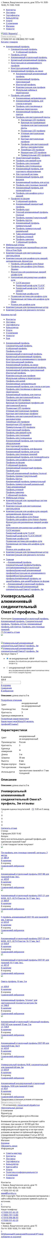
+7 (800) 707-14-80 (9, 1215)
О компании (12, 23)
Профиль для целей (20, 581)
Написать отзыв (9, 828)
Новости (10, 28)
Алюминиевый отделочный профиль (30, 618)
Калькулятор (12, 18)
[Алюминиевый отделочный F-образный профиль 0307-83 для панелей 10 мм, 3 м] (25, 1017)
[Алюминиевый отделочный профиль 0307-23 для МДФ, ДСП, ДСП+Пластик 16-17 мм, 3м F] (25, 934)
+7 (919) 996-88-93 (9, 1217)
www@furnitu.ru (8, 1193)
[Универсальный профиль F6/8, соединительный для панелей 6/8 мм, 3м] (25, 1060)
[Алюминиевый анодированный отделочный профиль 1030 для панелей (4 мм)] (25, 1080)
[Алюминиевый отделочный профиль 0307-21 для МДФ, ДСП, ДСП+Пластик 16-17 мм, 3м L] (25, 891)
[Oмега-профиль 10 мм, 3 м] (25, 977)
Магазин (10, 26)
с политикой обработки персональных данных (20, 1106)
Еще (8, 338)
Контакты (11, 9)
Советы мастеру (14, 1153)
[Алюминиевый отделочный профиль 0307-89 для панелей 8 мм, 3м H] (25, 1039)
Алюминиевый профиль (13, 621)
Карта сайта (12, 1166)
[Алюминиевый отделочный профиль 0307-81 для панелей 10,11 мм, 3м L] (25, 956)
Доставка (10, 12)
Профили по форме (39, 581)
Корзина (5, 1143)
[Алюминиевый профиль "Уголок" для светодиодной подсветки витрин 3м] (25, 997)
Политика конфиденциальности (22, 1172)
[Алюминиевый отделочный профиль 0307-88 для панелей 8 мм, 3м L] (25, 870)
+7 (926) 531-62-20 (9, 1212)
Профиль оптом (18, 624)
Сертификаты (12, 15)
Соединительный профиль (19, 565)
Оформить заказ (9, 1145)
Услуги (9, 20)
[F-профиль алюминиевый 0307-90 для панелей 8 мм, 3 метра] (25, 913)
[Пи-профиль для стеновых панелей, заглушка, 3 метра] (25, 848)
